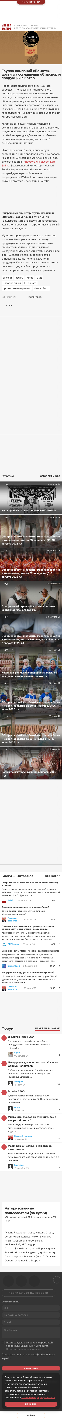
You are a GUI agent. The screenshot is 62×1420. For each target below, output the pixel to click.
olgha (17, 1052)
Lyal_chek (19, 1165)
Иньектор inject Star (21, 1037)
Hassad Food (41, 288)
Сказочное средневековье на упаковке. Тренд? (25, 907)
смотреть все (50, 476)
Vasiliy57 (18, 1081)
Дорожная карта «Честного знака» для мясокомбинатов (30, 950)
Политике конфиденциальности (38, 1397)
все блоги (52, 876)
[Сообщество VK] (8, 1281)
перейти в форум (48, 1028)
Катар (30, 277)
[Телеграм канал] (21, 1281)
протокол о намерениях (16, 288)
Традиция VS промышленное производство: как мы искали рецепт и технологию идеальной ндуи (28, 927)
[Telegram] (52, 297)
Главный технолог (12, 919)
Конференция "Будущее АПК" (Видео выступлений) (28, 972)
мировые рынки (12, 283)
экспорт (7, 277)
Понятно (31, 1404)
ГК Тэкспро (14, 944)
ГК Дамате (30, 283)
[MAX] (58, 297)
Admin (11, 900)
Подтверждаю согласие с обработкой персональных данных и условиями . (29, 1346)
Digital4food (14, 966)
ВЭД (39, 277)
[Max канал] (34, 1281)
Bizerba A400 (16, 1091)
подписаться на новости (28, 1293)
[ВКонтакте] (46, 297)
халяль (19, 277)
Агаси (17, 1107)
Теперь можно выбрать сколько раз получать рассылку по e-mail (30, 884)
